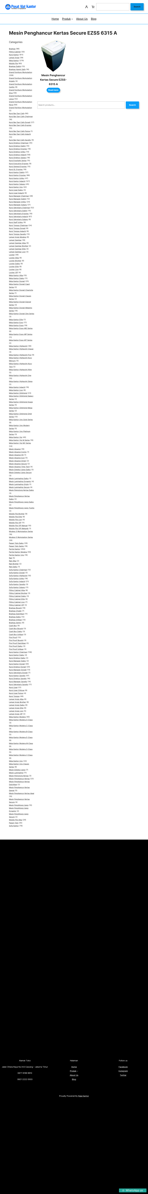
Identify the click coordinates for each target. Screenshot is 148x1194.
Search (137, 7)
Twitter (123, 1075)
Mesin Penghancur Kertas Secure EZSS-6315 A (53, 80)
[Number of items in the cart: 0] (93, 7)
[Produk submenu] (72, 19)
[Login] (86, 7)
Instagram (123, 1071)
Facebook (123, 1067)
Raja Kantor (83, 1096)
